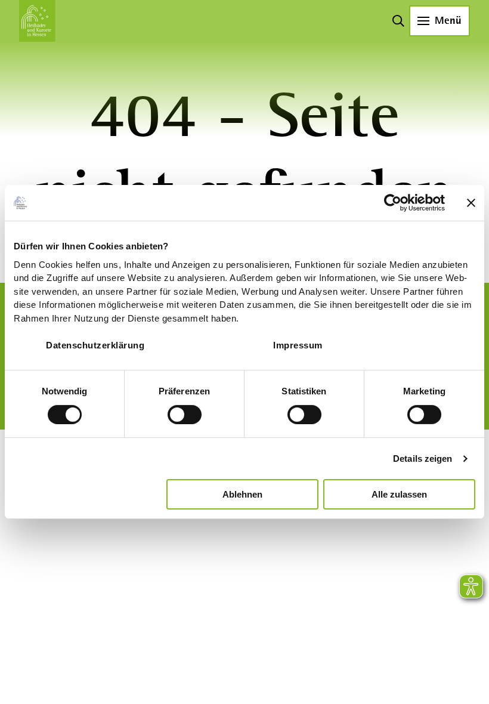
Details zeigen (422, 458)
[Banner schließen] (471, 203)
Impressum (298, 344)
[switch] (185, 414)
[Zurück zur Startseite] (37, 21)
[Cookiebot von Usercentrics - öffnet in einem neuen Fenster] (393, 203)
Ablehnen (242, 494)
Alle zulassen (399, 494)
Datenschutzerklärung (95, 344)
